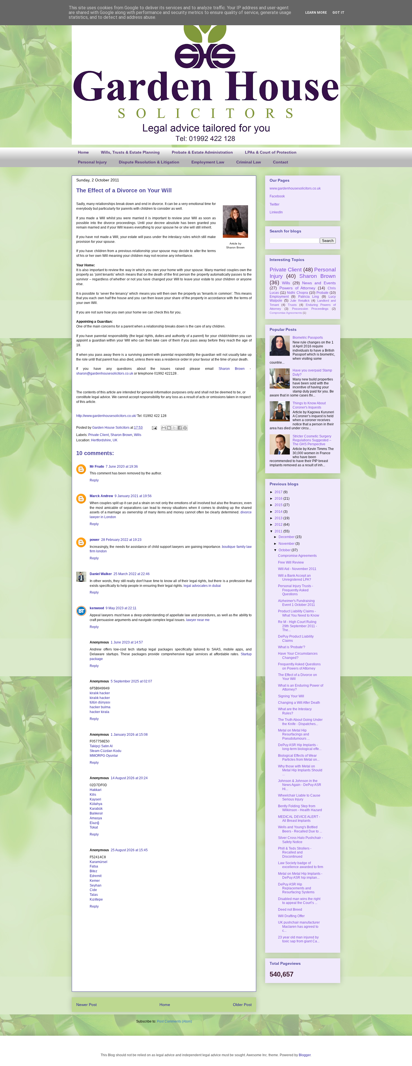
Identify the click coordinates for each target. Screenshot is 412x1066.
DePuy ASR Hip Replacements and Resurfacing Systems (296, 888)
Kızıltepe (96, 899)
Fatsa (94, 866)
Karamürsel (98, 862)
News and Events (319, 283)
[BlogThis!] (169, 428)
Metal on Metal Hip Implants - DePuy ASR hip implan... (300, 876)
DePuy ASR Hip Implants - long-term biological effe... (299, 747)
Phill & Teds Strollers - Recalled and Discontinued (294, 852)
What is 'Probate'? (291, 647)
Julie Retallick (300, 300)
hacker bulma (100, 707)
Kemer (95, 881)
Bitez (93, 871)
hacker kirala (99, 712)
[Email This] (163, 428)
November (287, 544)
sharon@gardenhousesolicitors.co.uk (104, 373)
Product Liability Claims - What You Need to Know (298, 613)
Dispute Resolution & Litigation (149, 162)
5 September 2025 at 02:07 (131, 681)
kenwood (97, 608)
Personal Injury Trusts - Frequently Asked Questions (295, 590)
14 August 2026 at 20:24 (129, 778)
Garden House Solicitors (111, 428)
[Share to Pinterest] (185, 428)
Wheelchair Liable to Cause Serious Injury (299, 797)
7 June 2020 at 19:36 (122, 467)
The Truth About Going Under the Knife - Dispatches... (300, 722)
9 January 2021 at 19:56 (133, 496)
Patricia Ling (308, 297)
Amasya (96, 818)
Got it (338, 13)
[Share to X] (174, 428)
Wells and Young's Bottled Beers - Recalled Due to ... (300, 829)
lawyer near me (198, 620)
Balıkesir (96, 813)
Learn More (316, 13)
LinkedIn (276, 212)
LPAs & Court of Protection (271, 152)
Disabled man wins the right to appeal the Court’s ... (299, 901)
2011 (279, 531)
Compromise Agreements (286, 312)
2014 (279, 512)
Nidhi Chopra (297, 293)
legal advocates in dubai (202, 586)
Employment (279, 297)
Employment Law (207, 162)
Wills (137, 435)
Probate (322, 293)
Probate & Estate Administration (202, 152)
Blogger (305, 1055)
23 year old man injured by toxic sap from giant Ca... (299, 939)
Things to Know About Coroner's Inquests (309, 405)
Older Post (242, 1004)
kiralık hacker (100, 693)
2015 (279, 505)
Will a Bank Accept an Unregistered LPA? (294, 578)
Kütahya (96, 804)
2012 (279, 525)
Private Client (98, 435)
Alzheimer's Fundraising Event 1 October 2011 (296, 603)
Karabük (96, 809)
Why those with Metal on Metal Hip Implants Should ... (300, 770)
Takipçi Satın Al (101, 746)
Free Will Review (291, 562)
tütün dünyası (100, 702)
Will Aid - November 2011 (297, 569)
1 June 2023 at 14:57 (127, 642)
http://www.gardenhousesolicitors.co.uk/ (106, 416)
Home (83, 152)
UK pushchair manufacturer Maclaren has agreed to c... (299, 926)
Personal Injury (92, 162)
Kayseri (95, 799)
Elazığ (94, 823)
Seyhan (95, 885)
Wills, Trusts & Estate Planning (130, 152)
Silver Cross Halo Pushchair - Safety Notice (300, 840)
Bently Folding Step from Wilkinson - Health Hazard (300, 808)
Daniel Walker (101, 574)
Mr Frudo (97, 467)
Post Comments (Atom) (174, 1021)
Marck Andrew (101, 496)
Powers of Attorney (297, 288)
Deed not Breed (290, 910)
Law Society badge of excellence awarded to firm (300, 865)
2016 (279, 498)
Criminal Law (248, 162)
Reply (94, 480)
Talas (94, 895)
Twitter (274, 204)
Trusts (292, 304)
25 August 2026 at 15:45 (129, 850)
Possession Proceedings (310, 308)
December (287, 537)
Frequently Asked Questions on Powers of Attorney (299, 666)
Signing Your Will (291, 696)
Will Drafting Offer (291, 916)
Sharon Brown (232, 369)
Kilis (93, 795)
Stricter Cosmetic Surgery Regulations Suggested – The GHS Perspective (312, 440)
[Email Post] (154, 428)
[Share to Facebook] (179, 428)
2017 (279, 492)
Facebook (277, 196)
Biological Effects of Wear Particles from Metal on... (299, 758)
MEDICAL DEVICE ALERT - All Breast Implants (299, 819)
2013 (279, 518)
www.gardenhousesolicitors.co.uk (295, 188)
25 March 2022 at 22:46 (132, 574)
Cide (93, 890)
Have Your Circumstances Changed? (298, 655)
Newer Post (86, 1004)
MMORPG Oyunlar (104, 756)
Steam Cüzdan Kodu (105, 751)
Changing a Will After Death (299, 703)
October (285, 550)
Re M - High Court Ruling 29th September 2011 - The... (297, 626)
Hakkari (95, 790)
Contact (280, 162)
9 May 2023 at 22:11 (121, 608)
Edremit (95, 876)
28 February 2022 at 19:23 (121, 540)
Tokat (94, 827)
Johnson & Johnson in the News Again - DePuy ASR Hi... (299, 785)
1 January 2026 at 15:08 (129, 735)
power (94, 540)
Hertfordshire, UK (104, 440)
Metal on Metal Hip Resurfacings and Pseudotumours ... (294, 734)
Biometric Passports (308, 338)
